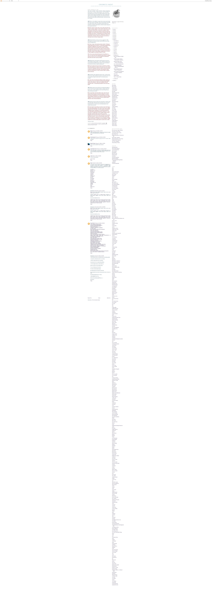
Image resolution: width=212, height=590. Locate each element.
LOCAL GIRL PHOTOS (94, 230)
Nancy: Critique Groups (117, 76)
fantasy (113, 297)
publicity (113, 444)
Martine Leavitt (114, 387)
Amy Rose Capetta (115, 188)
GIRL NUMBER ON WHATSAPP (95, 224)
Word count (114, 559)
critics (113, 249)
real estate (113, 458)
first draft (113, 303)
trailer (113, 538)
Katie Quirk (114, 360)
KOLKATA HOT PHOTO (94, 250)
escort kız (108, 218)
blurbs (113, 200)
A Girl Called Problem (115, 171)
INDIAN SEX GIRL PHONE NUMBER (96, 232)
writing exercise (114, 568)
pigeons (113, 431)
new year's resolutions (115, 416)
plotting (113, 434)
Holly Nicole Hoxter (115, 101)
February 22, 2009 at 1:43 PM (100, 143)
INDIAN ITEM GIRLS (93, 233)
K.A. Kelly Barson (115, 357)
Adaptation (113, 175)
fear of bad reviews (115, 301)
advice (113, 176)
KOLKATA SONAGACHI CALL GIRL (96, 239)
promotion (113, 441)
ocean (113, 424)
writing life (113, 573)
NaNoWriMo (114, 410)
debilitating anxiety (115, 254)
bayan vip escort (95, 201)
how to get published (115, 327)
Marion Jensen (114, 114)
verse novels (114, 552)
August (115, 46)
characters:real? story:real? (116, 233)
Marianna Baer (114, 384)
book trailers (114, 208)
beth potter (113, 195)
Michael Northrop (114, 396)
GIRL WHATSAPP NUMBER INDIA (96, 238)
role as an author (114, 470)
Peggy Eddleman (115, 120)
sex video (92, 169)
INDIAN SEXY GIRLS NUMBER (95, 243)
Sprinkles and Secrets (115, 499)
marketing (113, 386)
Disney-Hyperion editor (115, 267)
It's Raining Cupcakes (115, 343)
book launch (114, 204)
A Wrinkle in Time (115, 173)
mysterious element (115, 406)
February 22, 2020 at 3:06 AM (100, 223)
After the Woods (114, 179)
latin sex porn (92, 171)
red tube (91, 184)
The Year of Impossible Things (117, 532)
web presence (114, 557)
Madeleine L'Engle (115, 380)
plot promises (114, 433)
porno (91, 185)
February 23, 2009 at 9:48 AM (101, 148)
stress (113, 503)
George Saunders (115, 313)
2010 (114, 38)
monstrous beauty (115, 400)
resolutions (114, 465)
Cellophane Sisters (115, 228)
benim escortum (99, 202)
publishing (113, 445)
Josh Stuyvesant (114, 355)
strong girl (113, 504)
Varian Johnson (114, 125)
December (116, 40)
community (114, 238)
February (115, 55)
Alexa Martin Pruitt (115, 183)
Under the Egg (114, 543)
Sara (113, 473)
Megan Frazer (114, 116)
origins (113, 426)
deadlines (113, 253)
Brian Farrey (114, 214)
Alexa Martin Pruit (93, 148)
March (115, 53)
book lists (113, 205)
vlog (112, 553)
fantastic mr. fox (114, 296)
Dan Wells (113, 91)
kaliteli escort (95, 200)
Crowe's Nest (106, 4)
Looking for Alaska (115, 377)
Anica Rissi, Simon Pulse (116, 131)
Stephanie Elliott (114, 502)
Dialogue (113, 264)
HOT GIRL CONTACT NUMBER (95, 248)
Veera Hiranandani (115, 549)
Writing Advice (114, 566)
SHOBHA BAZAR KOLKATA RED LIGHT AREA (98, 244)
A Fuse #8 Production (115, 149)
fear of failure (114, 302)
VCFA (113, 548)
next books (114, 419)
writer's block (114, 563)
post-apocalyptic (114, 438)
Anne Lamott (114, 189)
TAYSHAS (113, 517)
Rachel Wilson (114, 121)
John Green (114, 352)
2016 (114, 29)
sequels (113, 487)
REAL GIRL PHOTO (93, 237)
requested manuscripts (115, 463)
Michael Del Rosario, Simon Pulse (117, 138)
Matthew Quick (114, 390)
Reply (91, 134)
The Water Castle (115, 529)
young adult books (115, 583)
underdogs (113, 544)
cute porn (91, 173)
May (115, 50)
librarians (113, 371)
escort (109, 199)
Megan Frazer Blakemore (116, 392)
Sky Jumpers (114, 498)
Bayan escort (92, 208)
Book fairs (113, 203)
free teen (91, 170)
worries (113, 561)
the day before (114, 522)
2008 (114, 80)
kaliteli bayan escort (107, 201)
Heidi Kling (113, 100)
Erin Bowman (114, 99)
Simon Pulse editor (115, 497)
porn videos (92, 181)
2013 (114, 33)
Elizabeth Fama (114, 96)
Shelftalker (113, 162)
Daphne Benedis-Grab (115, 92)
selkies (113, 485)
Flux (112, 306)
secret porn (92, 172)
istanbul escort (95, 194)
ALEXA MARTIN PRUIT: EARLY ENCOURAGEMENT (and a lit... (119, 66)
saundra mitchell (114, 477)
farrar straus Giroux (115, 298)
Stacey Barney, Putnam (116, 142)
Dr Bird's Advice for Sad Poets (117, 272)
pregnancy (113, 440)
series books (114, 489)
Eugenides (113, 288)
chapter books (114, 230)
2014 (114, 32)
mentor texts (114, 395)
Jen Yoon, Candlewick (115, 141)
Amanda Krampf (114, 185)
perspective (114, 430)
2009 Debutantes (114, 147)
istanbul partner (103, 194)
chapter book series (115, 229)
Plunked (113, 435)
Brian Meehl (114, 85)
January (115, 78)
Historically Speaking (115, 157)
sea (112, 480)
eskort (99, 200)
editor (113, 279)
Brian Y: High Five (115, 217)
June (115, 49)
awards (113, 193)
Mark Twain (114, 385)
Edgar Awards (114, 277)
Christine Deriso (114, 89)
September (116, 45)
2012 (114, 35)
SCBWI (113, 478)
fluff (112, 304)
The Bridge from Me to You (116, 519)
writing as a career (115, 567)
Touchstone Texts (115, 537)
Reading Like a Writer (115, 455)
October (115, 43)
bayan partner (101, 201)
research (113, 464)
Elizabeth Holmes (115, 97)
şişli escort (106, 199)
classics (113, 235)
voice (113, 554)
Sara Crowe (114, 21)
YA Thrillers (114, 578)
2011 (114, 36)
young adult (114, 582)
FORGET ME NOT (115, 308)
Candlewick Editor (115, 223)
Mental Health (114, 394)
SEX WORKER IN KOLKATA (95, 241)
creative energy (114, 247)
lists (112, 376)
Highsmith (113, 323)
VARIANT (113, 547)
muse (113, 405)
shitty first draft (114, 493)
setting (113, 490)
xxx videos (92, 179)
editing (113, 278)
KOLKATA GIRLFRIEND (94, 247)
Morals (113, 401)
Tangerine (113, 513)
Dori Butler (113, 269)
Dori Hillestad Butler (115, 95)
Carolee (113, 224)
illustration (113, 332)
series (113, 488)
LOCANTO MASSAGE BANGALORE (96, 231)
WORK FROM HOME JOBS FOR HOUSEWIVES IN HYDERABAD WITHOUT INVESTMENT (100, 235)
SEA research (114, 484)
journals (113, 356)
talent (113, 512)
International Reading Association (117, 338)
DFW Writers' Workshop (116, 262)
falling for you (114, 293)
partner (91, 200)
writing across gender (115, 564)
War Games (114, 556)
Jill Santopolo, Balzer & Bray (116, 132)
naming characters (115, 409)
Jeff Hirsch (114, 102)
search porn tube (93, 182)
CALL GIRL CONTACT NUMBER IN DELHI (97, 251)
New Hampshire (114, 415)
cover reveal (114, 243)
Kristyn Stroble (114, 366)
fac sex (91, 177)
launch (113, 367)
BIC (112, 198)
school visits (114, 479)
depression (114, 259)
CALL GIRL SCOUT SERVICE (95, 236)
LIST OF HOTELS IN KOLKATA (95, 226)
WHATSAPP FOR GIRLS (94, 240)
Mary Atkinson (114, 115)
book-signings (114, 209)
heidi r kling (114, 321)
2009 (114, 39)
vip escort (102, 199)
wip (112, 558)
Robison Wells (114, 124)
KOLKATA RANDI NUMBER (94, 246)
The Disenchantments (115, 523)
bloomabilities (114, 152)
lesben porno (92, 186)
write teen (113, 562)
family (113, 294)
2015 (114, 30)
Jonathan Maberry (115, 106)
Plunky (113, 436)
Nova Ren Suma (114, 421)
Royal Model (92, 223)
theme (113, 533)
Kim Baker (113, 361)
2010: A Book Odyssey (115, 148)
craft (113, 245)
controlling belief (114, 240)
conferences (114, 239)
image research (114, 333)
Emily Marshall (93, 137)
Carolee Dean (114, 87)
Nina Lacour (114, 119)
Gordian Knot (114, 316)
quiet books (114, 450)
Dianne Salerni (114, 94)
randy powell (114, 454)
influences (113, 336)
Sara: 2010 (114, 475)
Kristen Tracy (114, 110)
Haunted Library (114, 318)
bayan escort (98, 199)
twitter (113, 542)
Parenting (113, 428)
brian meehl (114, 215)
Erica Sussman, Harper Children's (117, 130)
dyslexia (113, 273)
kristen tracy (114, 365)
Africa (113, 178)
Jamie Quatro (114, 345)
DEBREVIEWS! (116, 75)
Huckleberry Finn (114, 328)
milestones (114, 399)
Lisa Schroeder (114, 111)
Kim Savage (114, 109)
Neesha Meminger (115, 414)
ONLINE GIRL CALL (93, 249)
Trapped (113, 539)
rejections (113, 460)
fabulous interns (114, 292)
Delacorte (113, 258)
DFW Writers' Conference (116, 260)
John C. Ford (114, 350)
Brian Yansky (114, 86)
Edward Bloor (114, 282)
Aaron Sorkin (114, 174)
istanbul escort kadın (98, 218)
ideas (113, 331)
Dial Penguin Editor (115, 263)
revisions (113, 468)
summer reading (114, 508)
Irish (112, 341)
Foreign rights (114, 307)
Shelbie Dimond (114, 492)
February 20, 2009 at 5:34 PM (100, 137)
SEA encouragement (115, 483)
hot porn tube (92, 175)
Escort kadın (92, 218)
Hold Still (113, 326)
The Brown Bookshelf (115, 163)
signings (113, 494)
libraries (113, 372)
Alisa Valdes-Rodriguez (115, 184)
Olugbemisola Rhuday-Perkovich (117, 425)
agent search (114, 181)
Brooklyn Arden (114, 154)
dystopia (113, 274)
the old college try (115, 528)
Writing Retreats (114, 574)
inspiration (113, 337)
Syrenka (113, 509)
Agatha (113, 180)
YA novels (113, 577)
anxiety (113, 190)
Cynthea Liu (114, 250)
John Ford (113, 105)
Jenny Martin (114, 104)
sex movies (92, 178)
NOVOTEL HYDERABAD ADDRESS (96, 225)
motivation (113, 404)
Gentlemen (114, 312)
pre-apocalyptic (114, 439)
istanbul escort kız (93, 202)
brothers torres (114, 220)
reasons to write (114, 459)
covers (113, 244)
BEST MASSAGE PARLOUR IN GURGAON (97, 229)
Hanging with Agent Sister (116, 317)
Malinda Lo (114, 382)
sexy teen (92, 174)
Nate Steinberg (114, 411)
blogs (113, 199)
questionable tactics (115, 449)
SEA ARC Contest (115, 482)
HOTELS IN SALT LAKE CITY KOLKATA (97, 245)
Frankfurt (113, 311)
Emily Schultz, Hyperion (116, 137)
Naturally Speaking (115, 158)
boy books (113, 213)
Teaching (113, 518)
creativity (113, 248)
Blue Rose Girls (114, 153)
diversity (113, 268)
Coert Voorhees (114, 90)
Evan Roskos (114, 289)
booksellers (114, 210)
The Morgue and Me (115, 527)
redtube (91, 183)
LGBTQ (113, 370)
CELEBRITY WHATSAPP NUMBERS (96, 227)
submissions (114, 507)
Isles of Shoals (114, 342)
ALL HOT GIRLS (93, 228)
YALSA (113, 579)
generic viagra (92, 158)
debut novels (114, 255)
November (116, 42)
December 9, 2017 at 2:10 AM (99, 190)
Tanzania (113, 514)
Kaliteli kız (104, 218)
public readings (114, 443)
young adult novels (115, 584)
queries (113, 448)
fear (112, 299)
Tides (113, 534)
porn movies (92, 180)
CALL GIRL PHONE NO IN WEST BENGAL (97, 234)
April (115, 52)
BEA (113, 194)
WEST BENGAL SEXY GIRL (95, 242)
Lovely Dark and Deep (115, 379)
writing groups (114, 572)
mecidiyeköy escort (104, 200)
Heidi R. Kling (92, 143)
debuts (113, 257)
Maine (113, 381)
